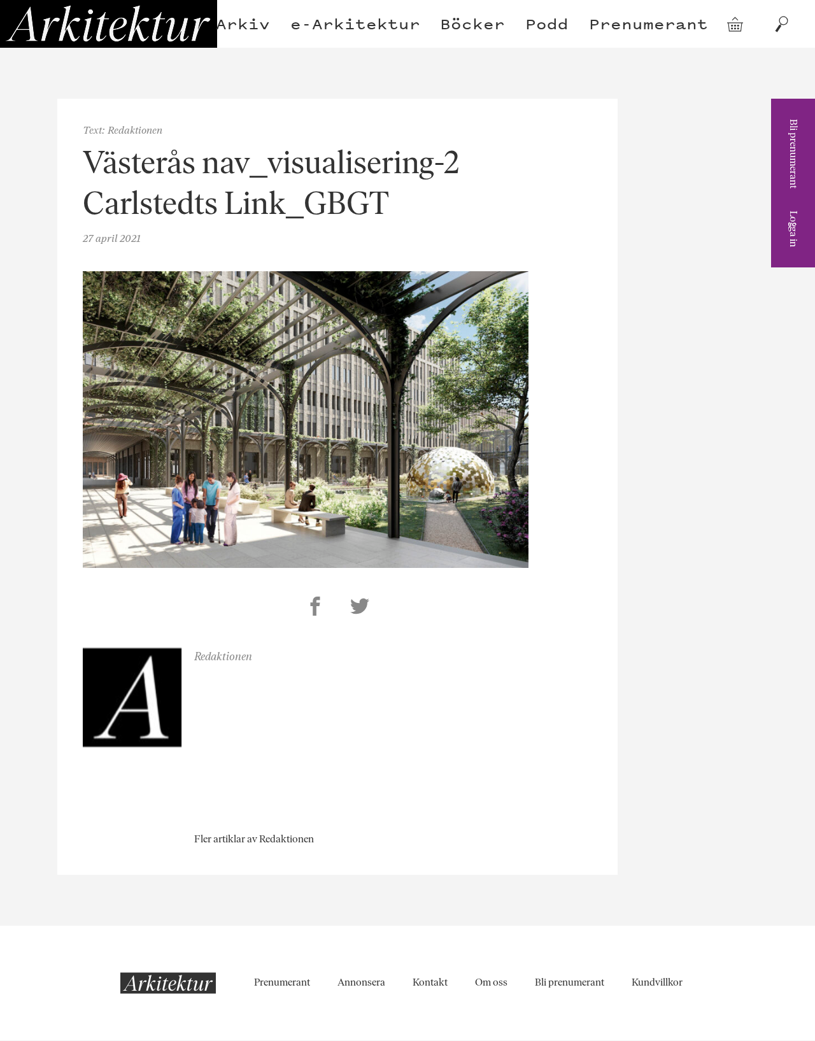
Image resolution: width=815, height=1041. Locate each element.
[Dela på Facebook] (315, 608)
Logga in (794, 229)
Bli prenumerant (794, 153)
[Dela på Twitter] (359, 608)
